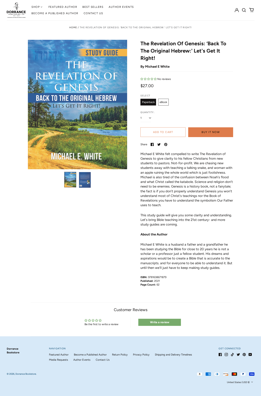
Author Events (121, 7)
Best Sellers (92, 7)
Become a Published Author (54, 13)
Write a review (159, 322)
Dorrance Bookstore (25, 374)
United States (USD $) (238, 382)
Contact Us (93, 13)
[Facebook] (220, 354)
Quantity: (147, 112)
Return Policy (120, 354)
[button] (244, 10)
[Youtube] (250, 354)
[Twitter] (238, 354)
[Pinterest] (244, 354)
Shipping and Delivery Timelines (173, 354)
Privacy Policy (141, 354)
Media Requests (58, 359)
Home (73, 27)
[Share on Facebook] (152, 144)
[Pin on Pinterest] (165, 144)
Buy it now (211, 132)
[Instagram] (226, 354)
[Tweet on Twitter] (159, 144)
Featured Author (62, 7)
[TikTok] (232, 354)
